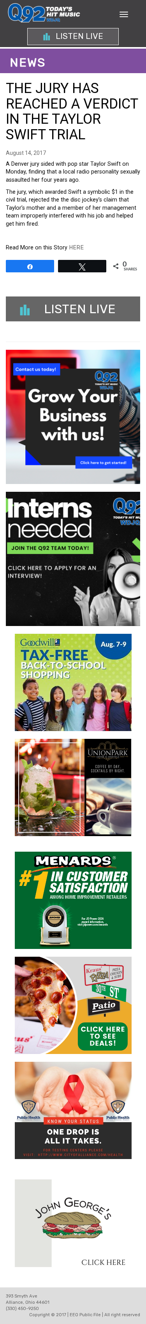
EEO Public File (85, 1314)
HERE (76, 247)
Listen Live (78, 36)
